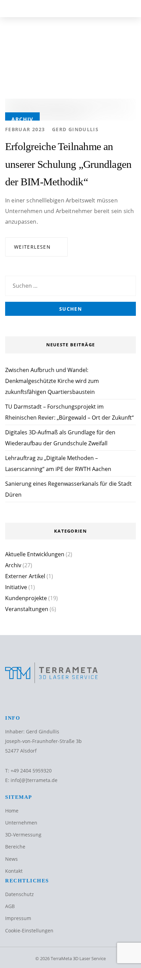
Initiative (16, 587)
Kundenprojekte (26, 598)
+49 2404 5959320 (31, 770)
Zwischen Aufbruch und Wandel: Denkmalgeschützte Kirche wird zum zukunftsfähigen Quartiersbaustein (52, 381)
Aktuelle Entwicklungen (34, 554)
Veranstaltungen (26, 609)
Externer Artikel (25, 576)
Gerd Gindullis (75, 129)
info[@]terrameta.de (34, 780)
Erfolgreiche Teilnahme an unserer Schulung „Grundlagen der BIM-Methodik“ (68, 164)
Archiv (22, 119)
